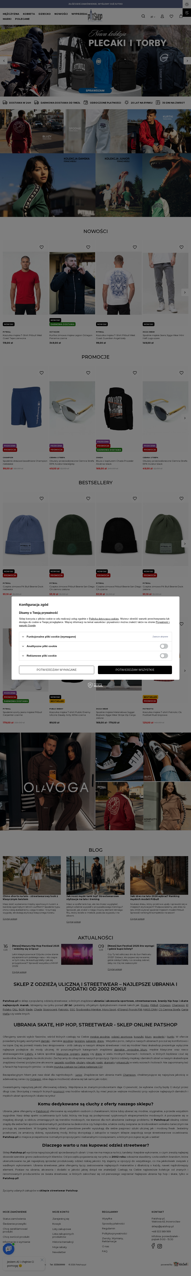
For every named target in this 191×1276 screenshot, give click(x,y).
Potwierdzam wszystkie (134, 670)
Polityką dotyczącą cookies (104, 618)
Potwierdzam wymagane (57, 670)
